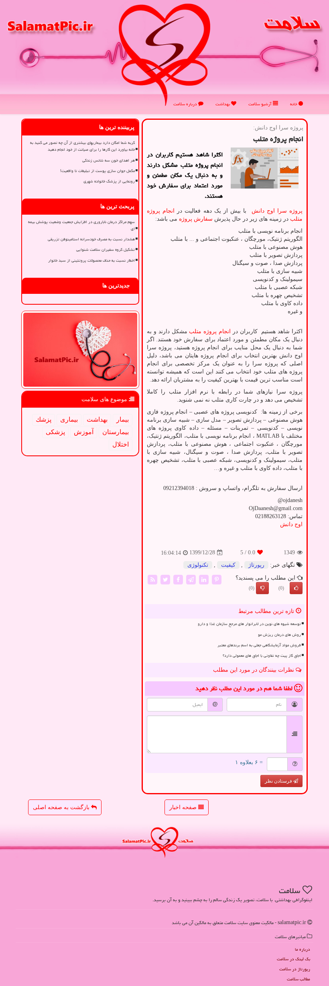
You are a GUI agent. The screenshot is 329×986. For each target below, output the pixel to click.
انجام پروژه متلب (210, 331)
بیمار (122, 419)
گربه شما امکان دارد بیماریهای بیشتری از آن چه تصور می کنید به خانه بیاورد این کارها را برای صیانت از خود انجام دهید (82, 146)
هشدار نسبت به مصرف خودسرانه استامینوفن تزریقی (91, 239)
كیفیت (228, 565)
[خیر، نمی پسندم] (262, 588)
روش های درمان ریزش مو (279, 635)
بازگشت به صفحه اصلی (62, 807)
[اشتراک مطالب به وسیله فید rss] (152, 579)
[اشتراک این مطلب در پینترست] (216, 579)
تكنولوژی (197, 565)
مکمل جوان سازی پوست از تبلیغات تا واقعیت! (97, 171)
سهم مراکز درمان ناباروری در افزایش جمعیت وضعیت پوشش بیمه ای (81, 225)
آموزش (83, 431)
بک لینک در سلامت (293, 959)
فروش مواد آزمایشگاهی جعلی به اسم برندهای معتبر (259, 645)
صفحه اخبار (183, 807)
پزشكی (55, 431)
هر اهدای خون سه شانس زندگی (108, 160)
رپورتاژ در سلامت (294, 969)
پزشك (43, 419)
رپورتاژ (256, 565)
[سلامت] (164, 54)
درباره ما (302, 949)
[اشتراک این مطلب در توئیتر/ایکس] (165, 579)
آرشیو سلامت (260, 104)
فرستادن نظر (279, 781)
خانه (294, 104)
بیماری (69, 419)
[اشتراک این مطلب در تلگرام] (191, 579)
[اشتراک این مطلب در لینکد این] (203, 579)
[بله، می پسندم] (296, 588)
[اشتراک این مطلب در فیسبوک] (178, 579)
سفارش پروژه (196, 219)
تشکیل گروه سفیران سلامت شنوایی (105, 250)
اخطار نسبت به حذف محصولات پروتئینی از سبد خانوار (91, 260)
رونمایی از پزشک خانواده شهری (109, 181)
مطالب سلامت (298, 979)
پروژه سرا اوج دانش (277, 211)
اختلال (120, 444)
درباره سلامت (185, 104)
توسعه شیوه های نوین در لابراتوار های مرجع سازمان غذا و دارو (249, 624)
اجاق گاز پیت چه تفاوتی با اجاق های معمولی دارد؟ (262, 656)
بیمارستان (115, 431)
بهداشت (223, 104)
